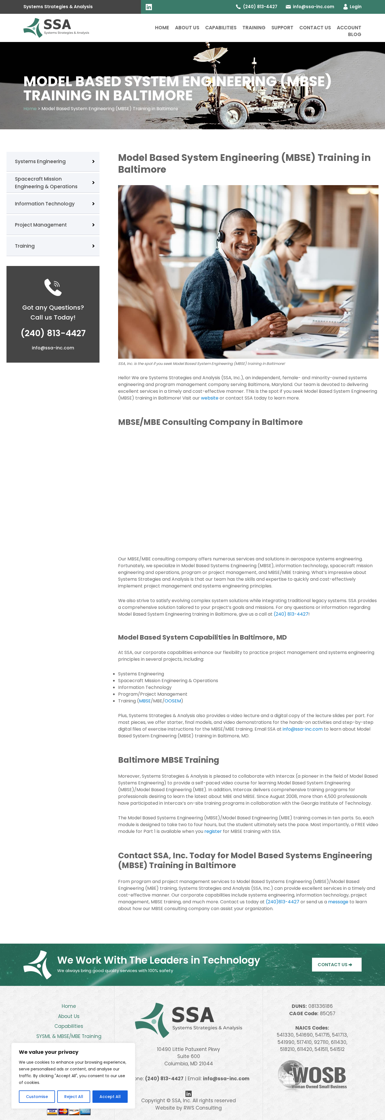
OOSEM (173, 701)
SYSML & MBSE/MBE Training (68, 1036)
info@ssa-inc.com (313, 7)
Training (25, 246)
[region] (73, 1076)
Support (282, 28)
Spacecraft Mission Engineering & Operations (46, 183)
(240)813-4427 (282, 902)
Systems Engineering (40, 161)
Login (356, 7)
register (213, 831)
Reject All (73, 1096)
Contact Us (315, 28)
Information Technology (45, 203)
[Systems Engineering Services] (56, 27)
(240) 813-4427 (291, 614)
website (209, 398)
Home (162, 28)
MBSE (145, 701)
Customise (37, 1096)
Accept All (110, 1096)
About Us (187, 28)
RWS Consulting (203, 1108)
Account (349, 28)
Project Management (41, 224)
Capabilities (220, 28)
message (338, 902)
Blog (354, 34)
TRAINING (253, 28)
